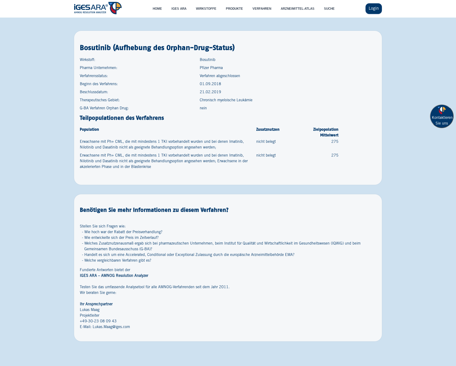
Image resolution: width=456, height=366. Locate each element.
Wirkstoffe (206, 8)
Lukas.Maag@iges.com (111, 327)
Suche (329, 8)
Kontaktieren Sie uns (442, 120)
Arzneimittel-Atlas (297, 8)
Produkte (234, 8)
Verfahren (261, 8)
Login (374, 8)
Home (157, 8)
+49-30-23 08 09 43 (98, 321)
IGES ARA (178, 8)
